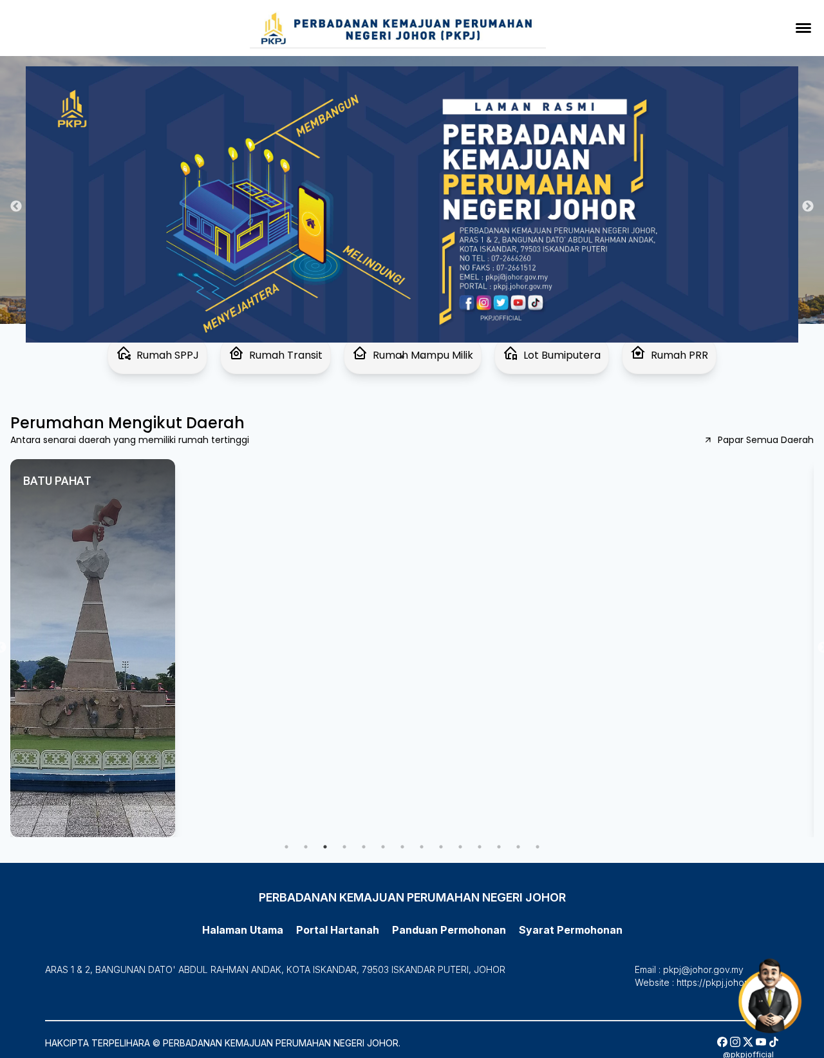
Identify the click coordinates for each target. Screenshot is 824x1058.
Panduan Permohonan (72, 30)
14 (537, 846)
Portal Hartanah (337, 929)
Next (807, 206)
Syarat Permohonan (66, 50)
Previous (16, 206)
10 (460, 846)
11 (479, 846)
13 (518, 846)
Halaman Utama (242, 929)
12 (498, 846)
